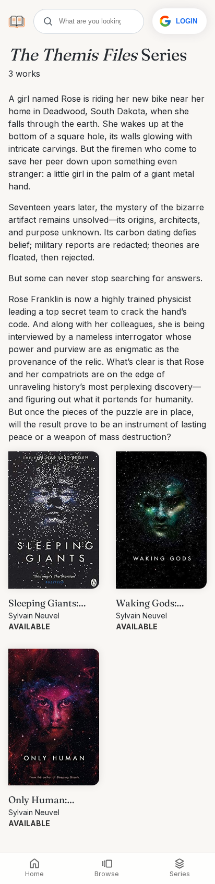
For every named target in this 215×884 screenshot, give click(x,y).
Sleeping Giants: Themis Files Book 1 (50, 603)
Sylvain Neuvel (33, 615)
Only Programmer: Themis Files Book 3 (51, 800)
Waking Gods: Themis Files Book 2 (159, 603)
